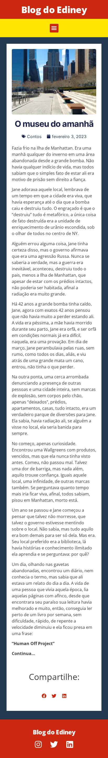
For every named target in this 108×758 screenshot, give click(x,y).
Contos (34, 136)
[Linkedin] (70, 744)
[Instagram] (38, 744)
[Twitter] (54, 744)
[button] (54, 28)
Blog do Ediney (54, 9)
